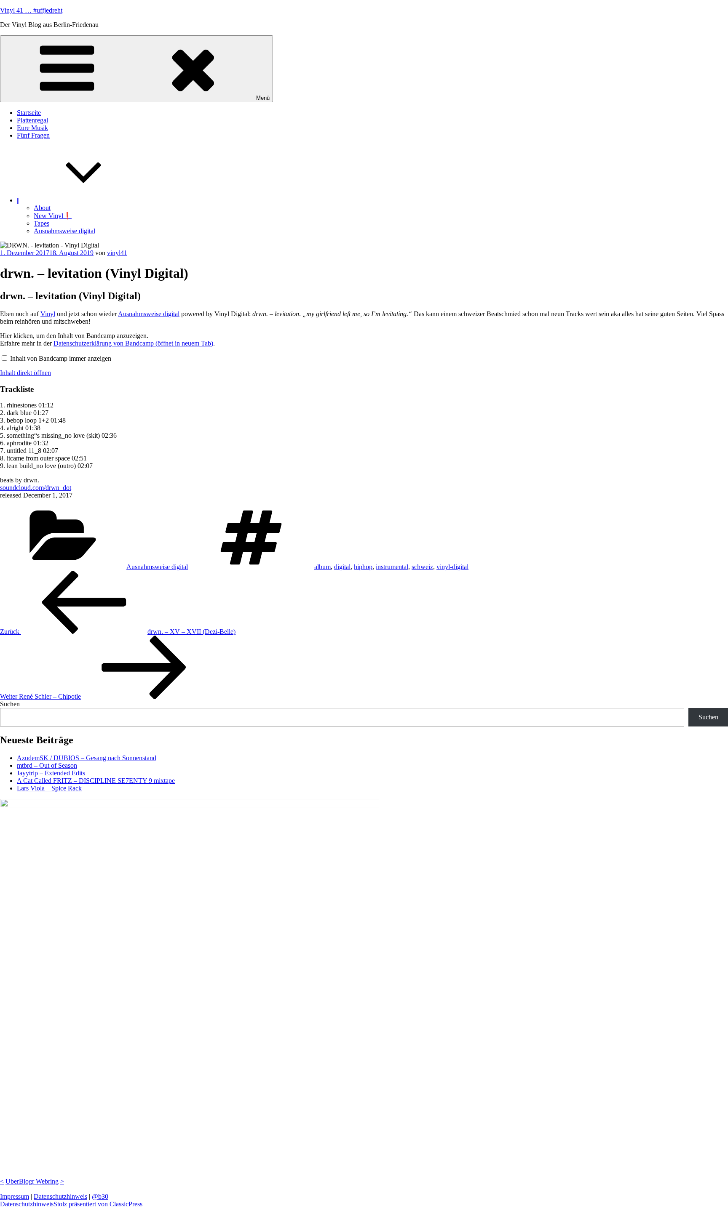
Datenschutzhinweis (60, 1196)
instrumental (392, 566)
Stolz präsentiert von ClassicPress (98, 1204)
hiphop (363, 566)
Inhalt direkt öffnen (25, 372)
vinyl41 (117, 252)
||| (19, 200)
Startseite (29, 112)
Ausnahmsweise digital (64, 230)
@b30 (100, 1196)
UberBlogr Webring (32, 1181)
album (322, 566)
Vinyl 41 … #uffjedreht (31, 10)
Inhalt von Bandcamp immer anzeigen (60, 358)
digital (342, 566)
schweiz (422, 566)
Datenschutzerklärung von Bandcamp (133, 343)
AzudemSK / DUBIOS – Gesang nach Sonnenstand (86, 757)
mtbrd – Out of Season (47, 765)
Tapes (41, 223)
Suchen (10, 704)
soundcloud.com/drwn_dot (35, 487)
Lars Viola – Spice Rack (49, 788)
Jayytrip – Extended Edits (51, 773)
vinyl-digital (452, 566)
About (42, 207)
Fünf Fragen (33, 135)
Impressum (14, 1196)
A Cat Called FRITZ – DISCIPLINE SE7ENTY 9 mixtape (96, 780)
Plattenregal (32, 120)
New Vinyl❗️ (53, 215)
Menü (263, 98)
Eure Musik (32, 127)
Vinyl (47, 313)
